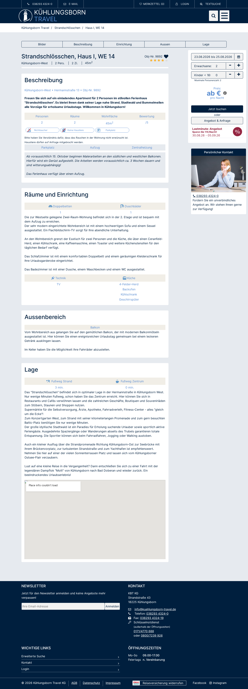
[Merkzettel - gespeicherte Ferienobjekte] (152, 4)
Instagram (219, 683)
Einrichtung (124, 44)
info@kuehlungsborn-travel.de (155, 609)
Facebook (199, 683)
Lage (206, 44)
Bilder (42, 44)
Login (25, 669)
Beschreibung (83, 44)
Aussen (165, 44)
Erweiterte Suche (33, 656)
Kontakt (26, 662)
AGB (74, 683)
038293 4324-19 (152, 618)
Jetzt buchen (217, 109)
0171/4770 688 (144, 631)
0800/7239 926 (152, 635)
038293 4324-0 (207, 196)
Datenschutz (91, 683)
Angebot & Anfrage (217, 120)
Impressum (113, 683)
